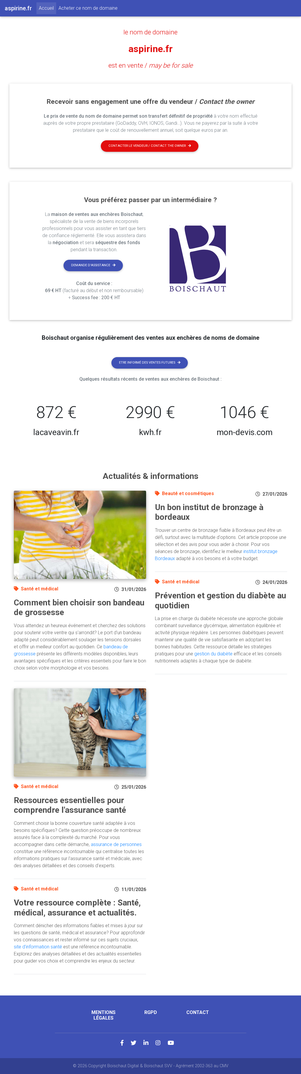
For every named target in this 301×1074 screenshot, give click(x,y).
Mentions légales (103, 1015)
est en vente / (150, 65)
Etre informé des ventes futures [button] (147, 362)
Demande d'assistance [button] (90, 265)
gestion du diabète (213, 654)
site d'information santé (38, 947)
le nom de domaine (150, 32)
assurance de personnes (116, 844)
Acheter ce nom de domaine (88, 8)
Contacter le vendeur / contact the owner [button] (147, 146)
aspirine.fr (150, 48)
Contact (197, 1012)
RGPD (150, 1012)
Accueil (47, 8)
